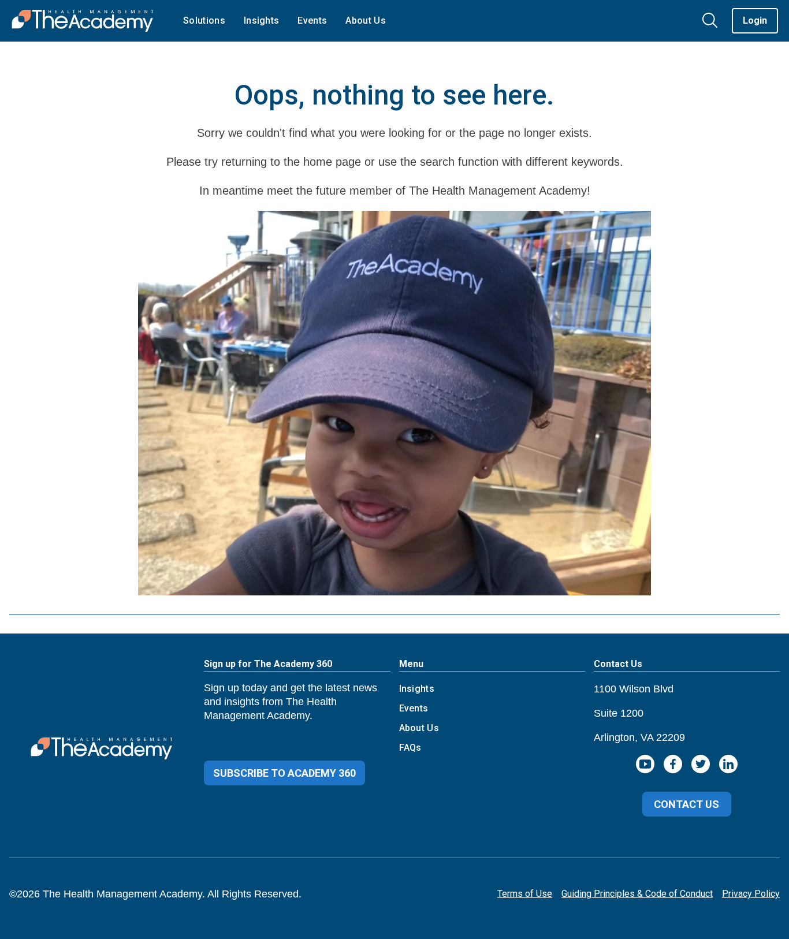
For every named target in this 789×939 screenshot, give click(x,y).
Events (414, 708)
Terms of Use (524, 893)
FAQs (410, 747)
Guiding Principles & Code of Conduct (637, 893)
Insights (417, 688)
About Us (419, 727)
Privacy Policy (751, 893)
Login (755, 20)
